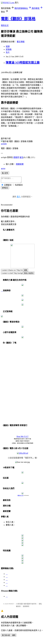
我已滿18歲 (6, 635)
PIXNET (11, 604)
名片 (8, 52)
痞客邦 (16, 157)
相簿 (8, 46)
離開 (13, 635)
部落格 (9, 49)
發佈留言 (5, 188)
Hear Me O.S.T (22, 436)
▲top (3, 168)
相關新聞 (20, 164)
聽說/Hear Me (20, 495)
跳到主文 (5, 25)
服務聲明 (26, 606)
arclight (4, 144)
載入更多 (5, 173)
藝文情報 (20, 42)
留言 (21, 157)
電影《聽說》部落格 (18, 19)
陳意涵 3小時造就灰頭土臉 (23, 62)
